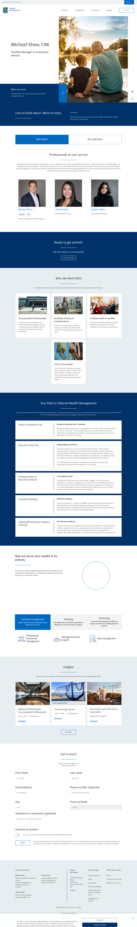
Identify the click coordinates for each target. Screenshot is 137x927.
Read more (58, 718)
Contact (126, 10)
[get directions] (68, 865)
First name (21, 773)
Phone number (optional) (85, 787)
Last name (76, 773)
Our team (65, 10)
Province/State (78, 802)
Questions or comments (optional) (35, 813)
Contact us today (68, 258)
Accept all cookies (100, 916)
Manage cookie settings (100, 922)
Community (95, 10)
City (17, 802)
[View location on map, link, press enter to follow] (68, 867)
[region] (68, 867)
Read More (22, 721)
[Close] (133, 909)
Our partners (95, 139)
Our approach (79, 10)
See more (68, 732)
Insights (109, 10)
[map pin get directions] (68, 865)
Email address (23, 787)
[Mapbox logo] (20, 882)
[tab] (33, 622)
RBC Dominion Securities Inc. (12, 2)
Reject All (100, 911)
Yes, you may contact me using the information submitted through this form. (48, 835)
